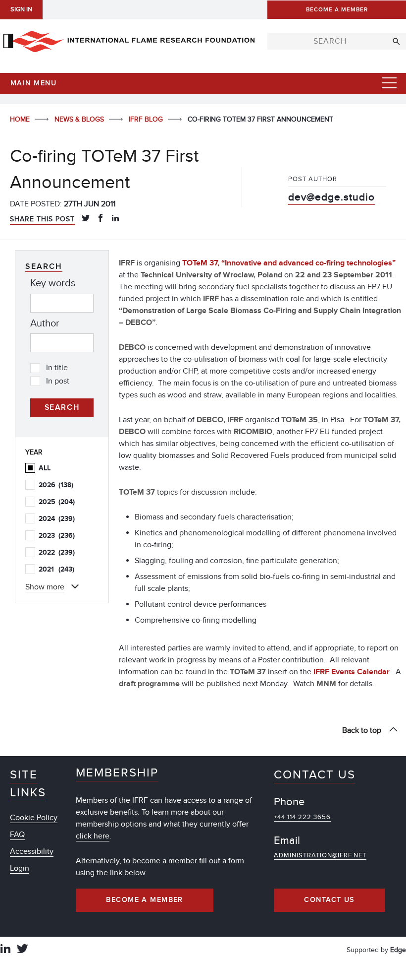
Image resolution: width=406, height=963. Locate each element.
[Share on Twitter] (86, 219)
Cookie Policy (33, 818)
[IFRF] (128, 40)
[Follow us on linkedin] (5, 950)
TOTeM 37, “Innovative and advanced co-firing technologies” (289, 263)
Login (19, 868)
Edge (398, 950)
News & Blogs (80, 119)
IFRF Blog (147, 119)
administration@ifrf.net (320, 855)
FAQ (17, 834)
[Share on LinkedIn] (115, 219)
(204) (57, 502)
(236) (57, 535)
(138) (56, 485)
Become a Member (144, 900)
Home (21, 119)
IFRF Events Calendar (351, 672)
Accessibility (31, 851)
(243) (56, 569)
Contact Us (329, 900)
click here (92, 836)
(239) (57, 518)
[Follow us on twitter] (22, 950)
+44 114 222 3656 (302, 817)
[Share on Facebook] (100, 219)
